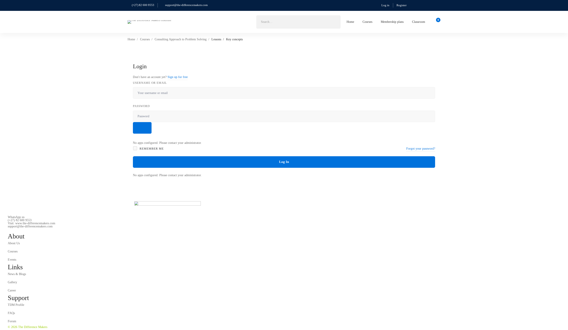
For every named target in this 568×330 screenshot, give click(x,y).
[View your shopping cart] (437, 22)
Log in (385, 5)
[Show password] (142, 128)
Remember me (151, 148)
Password (141, 106)
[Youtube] (28, 230)
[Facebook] (15, 230)
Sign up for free (178, 77)
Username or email (150, 82)
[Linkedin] (35, 230)
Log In (284, 162)
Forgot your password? (420, 148)
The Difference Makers (32, 327)
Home (131, 39)
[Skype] (21, 230)
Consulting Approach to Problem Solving (181, 39)
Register (401, 5)
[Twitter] (8, 230)
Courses (145, 39)
